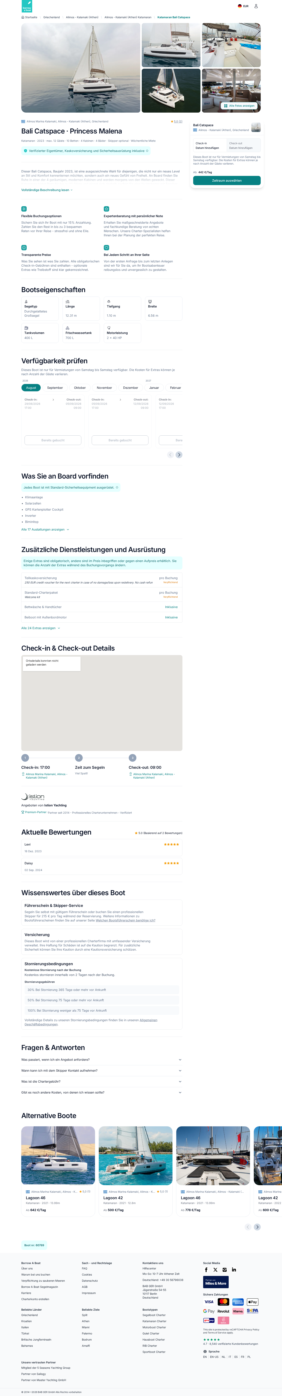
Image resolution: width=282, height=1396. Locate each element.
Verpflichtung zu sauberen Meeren (43, 1280)
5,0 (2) (178, 121)
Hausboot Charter (154, 1339)
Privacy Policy (251, 1329)
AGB (84, 1286)
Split (84, 1315)
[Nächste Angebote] (179, 454)
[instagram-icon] (225, 1270)
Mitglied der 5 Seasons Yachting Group (45, 1367)
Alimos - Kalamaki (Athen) (82, 17)
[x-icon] (215, 1270)
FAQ (84, 1268)
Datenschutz (90, 1280)
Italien (25, 1327)
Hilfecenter (149, 1268)
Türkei (25, 1333)
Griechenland (51, 17)
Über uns (27, 1268)
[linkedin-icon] (234, 1270)
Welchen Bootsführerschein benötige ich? (125, 920)
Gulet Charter (151, 1333)
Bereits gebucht (52, 440)
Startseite (31, 17)
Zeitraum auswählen (227, 180)
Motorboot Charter (154, 1327)
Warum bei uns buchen (35, 1274)
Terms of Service (217, 1332)
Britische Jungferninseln (36, 1339)
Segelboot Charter (154, 1315)
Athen (85, 1321)
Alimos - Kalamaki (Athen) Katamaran (128, 17)
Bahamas (27, 1345)
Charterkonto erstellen (35, 1299)
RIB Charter (150, 1345)
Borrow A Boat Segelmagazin (39, 1286)
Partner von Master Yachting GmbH (43, 1380)
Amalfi (86, 1345)
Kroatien (26, 1321)
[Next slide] (257, 1227)
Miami (85, 1327)
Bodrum (87, 1339)
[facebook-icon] (206, 1270)
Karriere (26, 1293)
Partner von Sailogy (33, 1373)
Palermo (87, 1333)
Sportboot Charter (154, 1351)
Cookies (87, 1274)
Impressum (89, 1293)
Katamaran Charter (154, 1321)
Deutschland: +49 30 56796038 (163, 1279)
